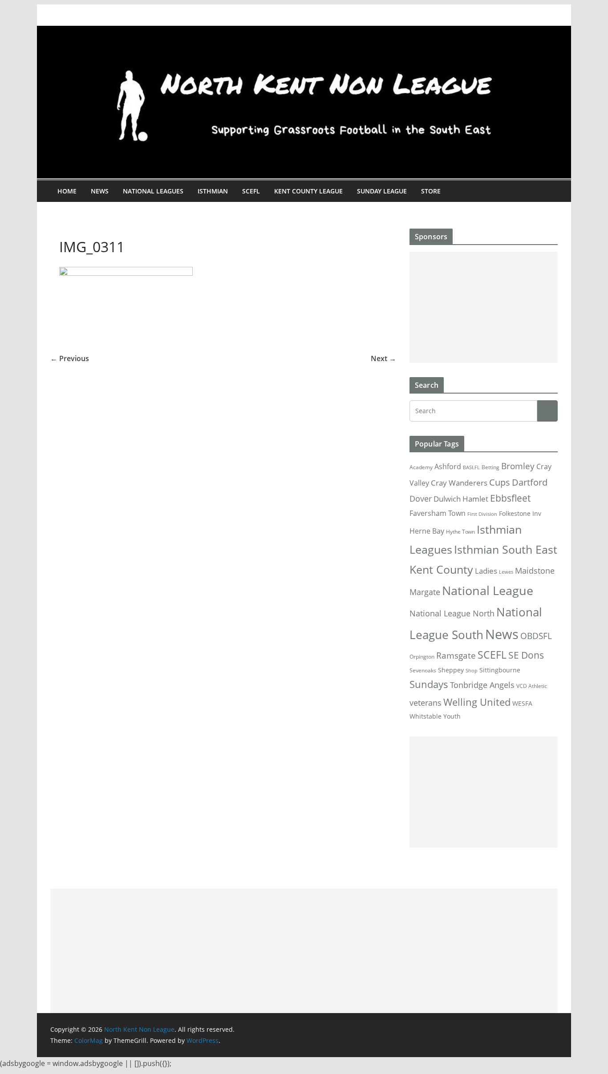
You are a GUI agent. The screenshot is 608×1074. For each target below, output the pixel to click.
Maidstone (535, 570)
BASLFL (471, 467)
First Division (482, 514)
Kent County (441, 569)
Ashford (447, 466)
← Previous (69, 358)
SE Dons (526, 654)
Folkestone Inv (520, 514)
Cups (499, 482)
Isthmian (213, 191)
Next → (383, 358)
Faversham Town (437, 513)
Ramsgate (456, 655)
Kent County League (308, 191)
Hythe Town (460, 531)
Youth (452, 716)
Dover (420, 498)
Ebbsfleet (510, 498)
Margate (424, 591)
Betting (490, 467)
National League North (452, 613)
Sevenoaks (422, 670)
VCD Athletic (531, 686)
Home (67, 191)
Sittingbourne (499, 670)
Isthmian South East (505, 549)
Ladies (486, 570)
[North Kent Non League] (304, 32)
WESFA (522, 704)
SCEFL (251, 191)
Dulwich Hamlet (461, 499)
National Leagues (153, 191)
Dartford (529, 482)
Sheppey (451, 670)
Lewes (506, 572)
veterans (425, 702)
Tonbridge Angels (482, 684)
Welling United (477, 702)
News (100, 191)
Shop (472, 671)
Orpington (421, 656)
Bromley (518, 466)
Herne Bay (426, 531)
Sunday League (382, 191)
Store (431, 191)
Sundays (428, 684)
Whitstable (425, 716)
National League (487, 590)
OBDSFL (536, 636)
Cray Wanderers (459, 483)
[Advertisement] (483, 307)
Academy (421, 467)
